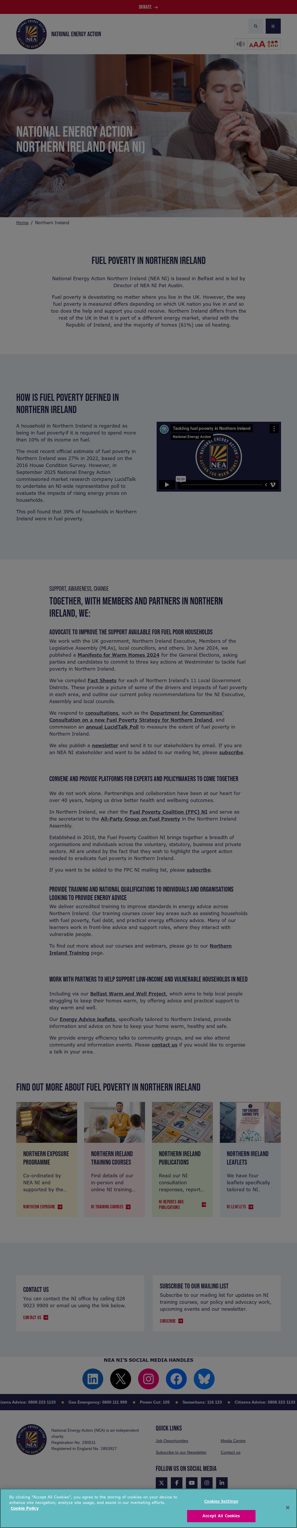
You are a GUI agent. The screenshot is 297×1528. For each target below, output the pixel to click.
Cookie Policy (25, 1508)
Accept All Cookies (221, 1515)
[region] (148, 1508)
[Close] (287, 1507)
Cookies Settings (221, 1501)
